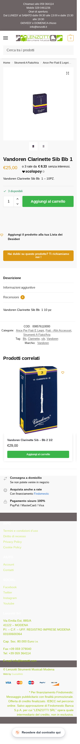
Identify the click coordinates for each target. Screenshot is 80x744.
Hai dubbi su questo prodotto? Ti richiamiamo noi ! (38, 256)
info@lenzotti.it (38, 26)
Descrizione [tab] (12, 278)
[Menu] (9, 38)
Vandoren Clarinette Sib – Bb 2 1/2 (29, 440)
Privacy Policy (12, 541)
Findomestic (41, 493)
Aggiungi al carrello (48, 201)
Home (6, 62)
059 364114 (47, 4)
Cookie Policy (12, 547)
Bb (24, 338)
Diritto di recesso (14, 536)
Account (8, 564)
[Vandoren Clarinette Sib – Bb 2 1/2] (38, 400)
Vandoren (52, 338)
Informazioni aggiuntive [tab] (19, 287)
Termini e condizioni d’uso (20, 530)
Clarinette (34, 338)
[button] (70, 38)
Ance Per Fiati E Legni (56, 62)
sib (43, 338)
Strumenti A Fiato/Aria (26, 62)
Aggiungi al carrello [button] (38, 454)
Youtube (8, 603)
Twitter (7, 592)
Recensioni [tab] (13, 297)
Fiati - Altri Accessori (58, 330)
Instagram (10, 598)
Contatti (8, 570)
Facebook (10, 587)
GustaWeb (17, 674)
